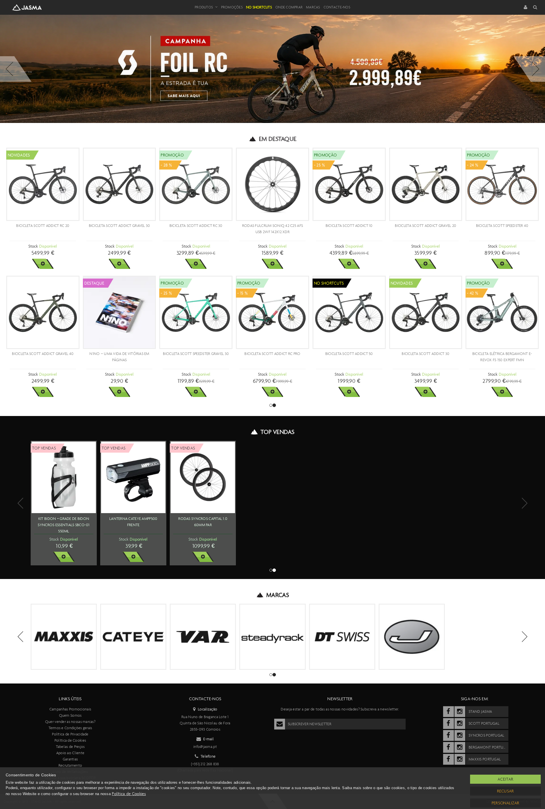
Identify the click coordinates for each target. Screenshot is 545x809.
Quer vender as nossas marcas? (70, 721)
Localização (207, 709)
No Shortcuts (259, 7)
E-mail (208, 739)
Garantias (70, 759)
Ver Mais (42, 263)
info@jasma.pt (205, 746)
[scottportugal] (448, 723)
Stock (33, 246)
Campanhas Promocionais (70, 709)
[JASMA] (412, 637)
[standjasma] (448, 711)
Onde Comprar (289, 7)
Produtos (204, 7)
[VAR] (203, 637)
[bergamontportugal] (448, 747)
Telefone (208, 756)
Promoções (232, 7)
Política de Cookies (70, 740)
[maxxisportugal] (448, 759)
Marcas (313, 7)
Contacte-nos (337, 7)
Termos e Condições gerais (70, 728)
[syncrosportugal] (448, 735)
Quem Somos (70, 715)
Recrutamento (70, 765)
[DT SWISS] (342, 637)
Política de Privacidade (70, 734)
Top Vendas (277, 432)
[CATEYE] (133, 637)
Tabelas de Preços (70, 746)
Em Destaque (278, 139)
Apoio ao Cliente (70, 753)
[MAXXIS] (64, 637)
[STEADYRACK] (272, 637)
